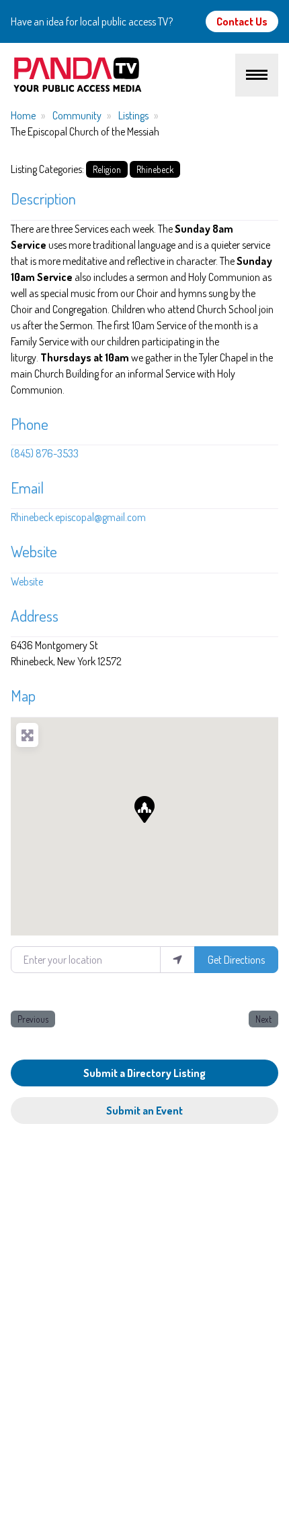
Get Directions (236, 959)
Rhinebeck (154, 169)
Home (23, 115)
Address (34, 616)
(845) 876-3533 (45, 453)
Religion (107, 169)
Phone (29, 424)
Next (263, 1019)
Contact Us (241, 21)
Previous (32, 1019)
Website (34, 551)
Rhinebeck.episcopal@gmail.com (78, 517)
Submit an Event (144, 1110)
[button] (144, 809)
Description (43, 198)
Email (27, 487)
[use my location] (177, 959)
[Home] (123, 75)
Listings (133, 115)
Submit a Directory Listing (144, 1073)
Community (76, 115)
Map (23, 695)
